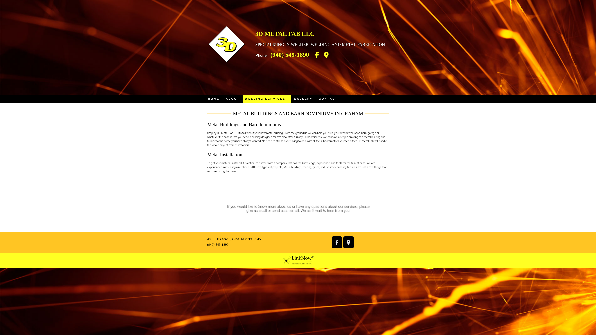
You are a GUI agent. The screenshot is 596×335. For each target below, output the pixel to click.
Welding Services (265, 98)
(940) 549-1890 (289, 54)
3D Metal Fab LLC (285, 33)
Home (213, 98)
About (232, 98)
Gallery (303, 98)
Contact (328, 98)
